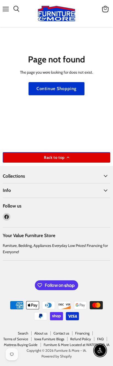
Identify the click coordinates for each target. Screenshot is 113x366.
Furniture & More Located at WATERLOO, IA (76, 344)
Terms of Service (15, 339)
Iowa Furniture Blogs (49, 339)
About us (40, 333)
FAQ (100, 339)
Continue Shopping (56, 88)
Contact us (61, 333)
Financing (82, 333)
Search (23, 333)
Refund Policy (80, 339)
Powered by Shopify (56, 356)
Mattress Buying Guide (21, 344)
